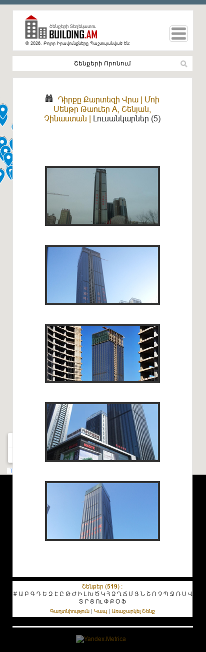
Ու (99, 601)
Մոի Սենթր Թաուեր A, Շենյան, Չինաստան (102, 109)
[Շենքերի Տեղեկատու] (65, 31)
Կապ (100, 611)
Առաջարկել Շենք (133, 611)
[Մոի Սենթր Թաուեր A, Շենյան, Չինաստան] (102, 231)
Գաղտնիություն (70, 611)
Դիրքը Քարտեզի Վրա (98, 99)
